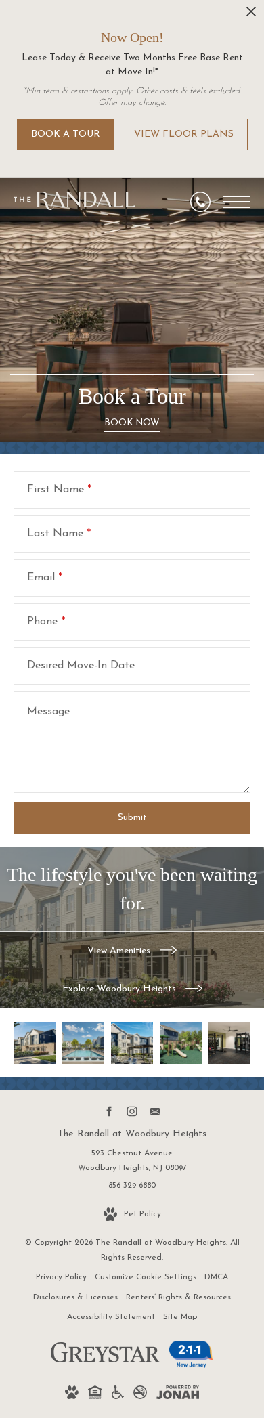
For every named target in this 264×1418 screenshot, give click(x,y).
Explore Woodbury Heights (120, 989)
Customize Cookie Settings (145, 1277)
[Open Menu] (236, 202)
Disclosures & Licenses (75, 1297)
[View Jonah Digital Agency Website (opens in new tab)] (177, 1395)
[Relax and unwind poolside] (83, 1043)
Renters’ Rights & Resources (178, 1297)
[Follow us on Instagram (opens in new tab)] (132, 1111)
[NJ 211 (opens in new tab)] (191, 1364)
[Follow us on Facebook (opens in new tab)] (109, 1111)
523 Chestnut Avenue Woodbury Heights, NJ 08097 (132, 1160)
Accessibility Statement (111, 1317)
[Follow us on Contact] (155, 1111)
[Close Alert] (251, 15)
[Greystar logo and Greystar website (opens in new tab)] (105, 1360)
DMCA (216, 1277)
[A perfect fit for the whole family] (181, 1043)
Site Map (180, 1317)
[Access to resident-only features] (132, 1043)
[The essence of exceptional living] (35, 1043)
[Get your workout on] (229, 1043)
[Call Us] (200, 202)
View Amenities (120, 951)
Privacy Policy (61, 1277)
